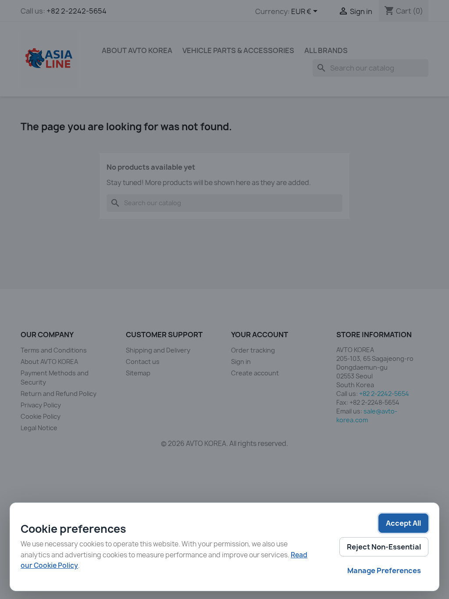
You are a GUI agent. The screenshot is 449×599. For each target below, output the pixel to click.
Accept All (403, 523)
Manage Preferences (384, 570)
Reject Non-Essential (384, 547)
